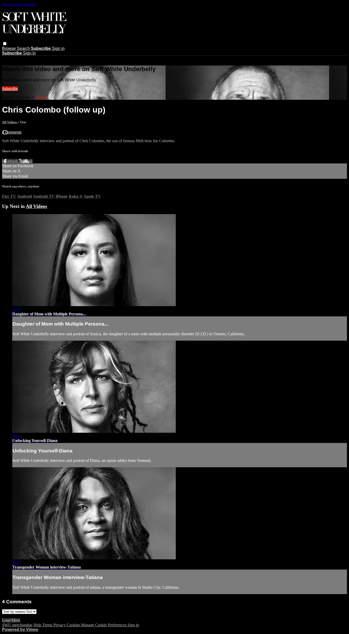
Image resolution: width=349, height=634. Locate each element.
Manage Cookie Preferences (104, 625)
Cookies (74, 625)
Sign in (58, 48)
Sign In (29, 53)
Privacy (60, 625)
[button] (4, 43)
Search (24, 48)
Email (27, 161)
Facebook (10, 161)
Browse (9, 48)
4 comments (11, 132)
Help (37, 625)
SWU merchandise (17, 625)
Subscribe (10, 88)
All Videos (10, 122)
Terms (47, 625)
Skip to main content (18, 4)
